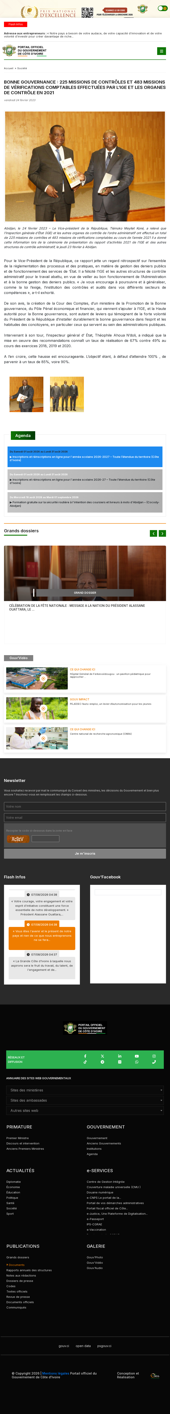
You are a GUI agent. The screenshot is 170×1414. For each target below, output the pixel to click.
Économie (13, 1187)
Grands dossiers (17, 1257)
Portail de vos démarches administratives (115, 1203)
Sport (10, 1213)
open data (83, 1346)
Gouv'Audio (95, 1268)
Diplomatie (13, 1181)
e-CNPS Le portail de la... (104, 1197)
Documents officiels (20, 1302)
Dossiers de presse (19, 1281)
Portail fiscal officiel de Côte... (107, 1208)
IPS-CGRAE (94, 1224)
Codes (10, 1286)
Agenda (23, 435)
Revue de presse (18, 1296)
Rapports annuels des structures (29, 1270)
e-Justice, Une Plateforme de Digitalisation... (117, 1213)
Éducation (13, 1192)
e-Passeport (95, 1219)
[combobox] (85, 1090)
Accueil (8, 68)
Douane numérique (100, 1192)
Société (11, 1208)
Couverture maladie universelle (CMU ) (114, 1187)
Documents (16, 1265)
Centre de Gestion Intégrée (106, 1181)
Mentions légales (55, 1373)
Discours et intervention (22, 1143)
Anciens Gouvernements (104, 1143)
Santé (10, 1203)
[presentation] (153, 533)
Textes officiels (16, 1291)
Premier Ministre (17, 1138)
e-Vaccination (96, 1229)
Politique (12, 1197)
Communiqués (16, 1307)
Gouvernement (97, 1138)
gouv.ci (64, 1346)
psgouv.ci (104, 1346)
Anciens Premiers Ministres (25, 1148)
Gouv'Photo (95, 1257)
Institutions (94, 1148)
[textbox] (85, 1090)
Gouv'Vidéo (95, 1262)
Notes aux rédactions (21, 1275)
